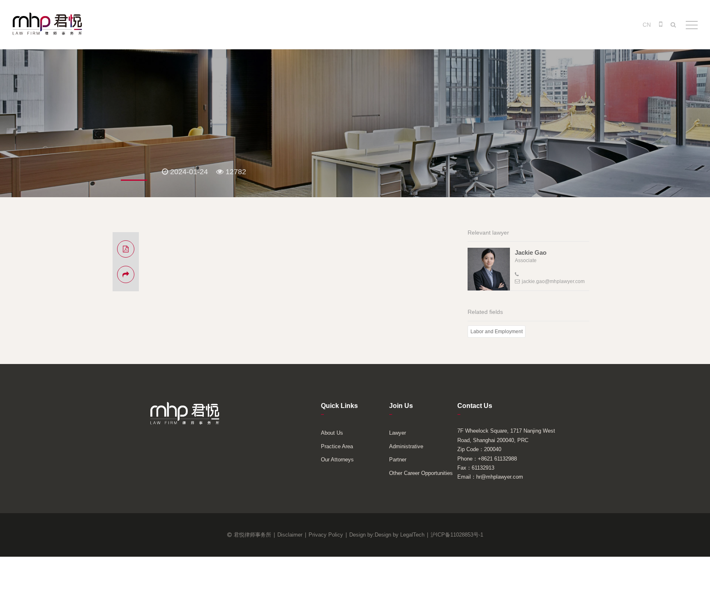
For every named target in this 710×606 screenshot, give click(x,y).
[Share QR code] (126, 274)
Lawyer (397, 433)
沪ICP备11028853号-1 (457, 535)
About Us (332, 433)
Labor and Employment (496, 331)
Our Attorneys (337, 459)
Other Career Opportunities (421, 473)
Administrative (406, 446)
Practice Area (337, 446)
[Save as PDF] (126, 249)
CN (647, 24)
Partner (397, 459)
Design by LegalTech (399, 535)
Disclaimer (289, 535)
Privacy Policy (326, 535)
